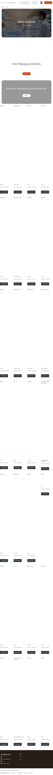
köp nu (47, 2)
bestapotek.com (12, 2)
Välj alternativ (4, 192)
